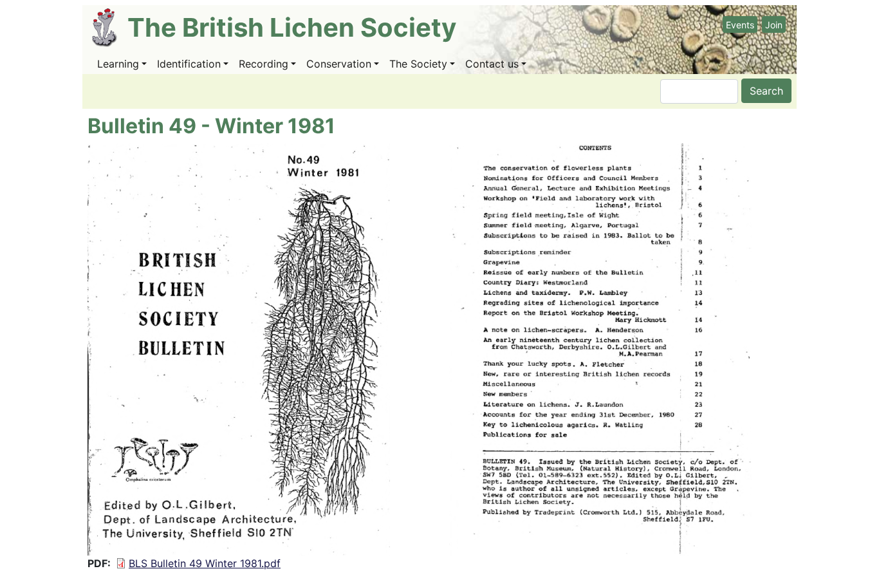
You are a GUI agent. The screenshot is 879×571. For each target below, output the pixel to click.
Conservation (338, 63)
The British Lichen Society (291, 27)
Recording (263, 63)
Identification (189, 63)
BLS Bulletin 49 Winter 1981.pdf (205, 563)
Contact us (492, 63)
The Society (418, 63)
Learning (118, 63)
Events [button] (740, 24)
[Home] (109, 27)
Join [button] (773, 24)
